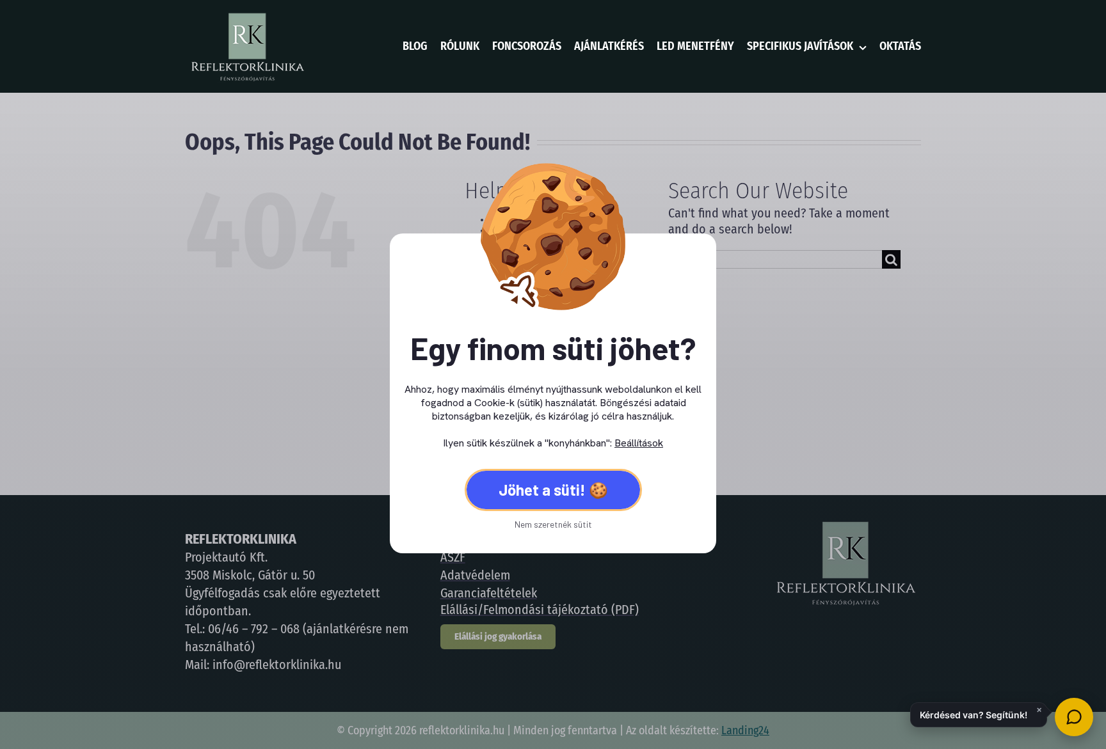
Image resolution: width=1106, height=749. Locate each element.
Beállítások (638, 443)
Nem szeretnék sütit (553, 524)
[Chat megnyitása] (1074, 717)
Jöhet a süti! (542, 489)
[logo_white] (247, 16)
